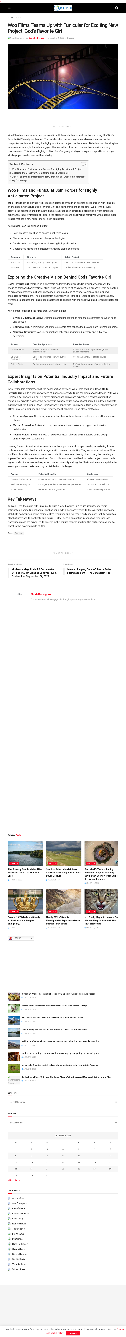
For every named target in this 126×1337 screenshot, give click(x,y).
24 (47, 1169)
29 (16, 1175)
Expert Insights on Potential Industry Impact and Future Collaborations (49, 177)
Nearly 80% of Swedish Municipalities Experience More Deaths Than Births (63, 920)
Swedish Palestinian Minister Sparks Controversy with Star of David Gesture (63, 872)
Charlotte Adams (20, 1213)
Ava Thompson (19, 1203)
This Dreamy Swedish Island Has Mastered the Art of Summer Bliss (25, 872)
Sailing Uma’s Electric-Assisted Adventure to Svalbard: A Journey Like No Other (61, 1041)
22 (16, 1169)
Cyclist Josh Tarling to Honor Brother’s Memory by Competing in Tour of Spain (60, 1053)
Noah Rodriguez (36, 38)
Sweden (18, 17)
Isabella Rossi (19, 1223)
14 (110, 1156)
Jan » (17, 1180)
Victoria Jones (19, 1264)
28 (110, 1169)
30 (31, 1175)
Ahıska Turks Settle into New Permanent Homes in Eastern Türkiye (54, 1006)
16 (31, 1162)
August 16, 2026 (92, 928)
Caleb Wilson (18, 1208)
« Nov (10, 1180)
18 (63, 1162)
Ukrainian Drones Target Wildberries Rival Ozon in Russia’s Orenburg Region (58, 994)
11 (63, 1156)
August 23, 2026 (15, 880)
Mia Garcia (17, 1239)
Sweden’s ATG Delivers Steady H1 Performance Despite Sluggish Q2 (24, 920)
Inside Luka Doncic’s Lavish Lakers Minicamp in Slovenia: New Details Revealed (60, 1065)
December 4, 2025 (56, 38)
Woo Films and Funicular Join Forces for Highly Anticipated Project (47, 169)
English (16, 938)
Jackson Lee (18, 1229)
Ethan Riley (17, 1218)
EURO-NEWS (18, 1234)
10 (47, 1156)
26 (79, 1169)
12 (79, 1156)
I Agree (73, 1333)
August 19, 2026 (15, 928)
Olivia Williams (19, 1249)
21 (110, 1162)
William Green (19, 1269)
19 (79, 1162)
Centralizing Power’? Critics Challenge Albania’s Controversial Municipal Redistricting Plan (66, 1077)
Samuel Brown (19, 1254)
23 (31, 1169)
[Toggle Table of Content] (82, 164)
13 (94, 1156)
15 (16, 1162)
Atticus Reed (18, 1198)
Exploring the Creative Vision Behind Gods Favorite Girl (40, 173)
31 (47, 1175)
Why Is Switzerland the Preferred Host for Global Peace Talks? (52, 1017)
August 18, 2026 (53, 928)
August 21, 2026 (53, 880)
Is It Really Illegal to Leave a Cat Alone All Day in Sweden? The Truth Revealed (102, 920)
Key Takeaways (20, 180)
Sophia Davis (18, 1259)
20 (94, 1162)
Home (10, 17)
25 (63, 1169)
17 (47, 1162)
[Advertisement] (63, 118)
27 (94, 1169)
